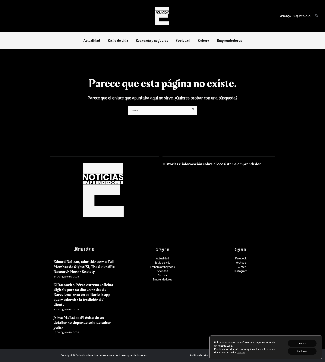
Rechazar (302, 351)
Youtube (241, 262)
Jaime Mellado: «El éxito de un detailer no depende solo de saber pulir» (82, 323)
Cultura (162, 275)
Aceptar (302, 343)
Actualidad (162, 258)
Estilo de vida (162, 262)
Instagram (241, 271)
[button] (316, 16)
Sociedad (162, 271)
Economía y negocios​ (162, 267)
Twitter (241, 267)
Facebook (241, 258)
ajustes (241, 352)
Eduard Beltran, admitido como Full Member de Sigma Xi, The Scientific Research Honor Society (84, 267)
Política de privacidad (202, 355)
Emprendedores (162, 279)
